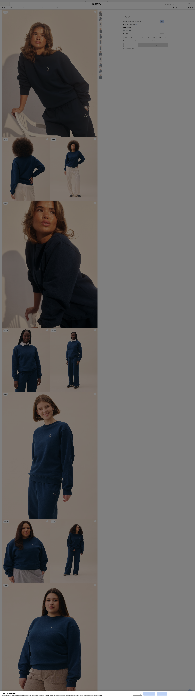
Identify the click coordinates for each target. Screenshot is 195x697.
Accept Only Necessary (149, 694)
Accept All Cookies (161, 694)
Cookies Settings (137, 694)
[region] (97, 694)
